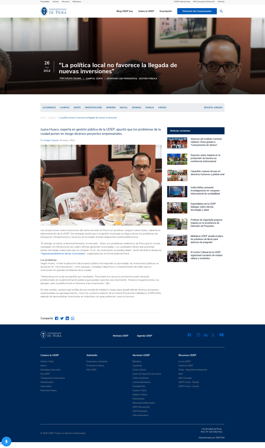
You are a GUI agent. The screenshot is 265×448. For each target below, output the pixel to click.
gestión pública (148, 78)
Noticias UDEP (120, 335)
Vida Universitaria (140, 415)
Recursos (66, 1)
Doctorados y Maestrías (96, 361)
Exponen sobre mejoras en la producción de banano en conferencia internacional (205, 158)
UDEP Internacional (182, 1)
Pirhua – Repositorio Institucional (193, 369)
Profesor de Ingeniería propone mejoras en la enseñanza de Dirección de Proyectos (206, 223)
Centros (55, 1)
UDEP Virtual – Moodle (189, 382)
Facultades (44, 1)
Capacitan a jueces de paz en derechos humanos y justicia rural (207, 173)
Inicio (43, 118)
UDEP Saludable (139, 411)
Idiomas (136, 107)
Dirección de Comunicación (197, 11)
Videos (162, 107)
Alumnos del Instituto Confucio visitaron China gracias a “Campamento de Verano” (206, 142)
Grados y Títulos (139, 390)
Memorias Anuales (48, 390)
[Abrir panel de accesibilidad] (6, 441)
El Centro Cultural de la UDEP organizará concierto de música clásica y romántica (206, 255)
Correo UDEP (184, 361)
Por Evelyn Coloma (70, 78)
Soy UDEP (45, 374)
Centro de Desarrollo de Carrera (146, 374)
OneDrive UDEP (186, 365)
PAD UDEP (91, 369)
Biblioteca (77, 1)
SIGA (181, 374)
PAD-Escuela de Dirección (204, 1)
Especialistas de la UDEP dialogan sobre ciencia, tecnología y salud (203, 206)
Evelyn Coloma (51, 140)
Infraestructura (46, 382)
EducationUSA (138, 386)
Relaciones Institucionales (143, 403)
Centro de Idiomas (140, 378)
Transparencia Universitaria (52, 378)
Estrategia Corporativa (50, 369)
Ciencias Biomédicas (141, 382)
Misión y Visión (47, 361)
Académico (49, 107)
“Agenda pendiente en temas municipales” (63, 253)
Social (124, 107)
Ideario (43, 365)
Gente (99, 78)
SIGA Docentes (185, 378)
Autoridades (45, 386)
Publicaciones (138, 398)
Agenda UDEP (144, 335)
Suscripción (165, 11)
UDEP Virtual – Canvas (189, 386)
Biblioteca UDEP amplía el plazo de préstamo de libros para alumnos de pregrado (207, 239)
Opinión (111, 107)
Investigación (93, 107)
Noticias (221, 1)
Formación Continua (95, 365)
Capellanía (137, 365)
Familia (150, 107)
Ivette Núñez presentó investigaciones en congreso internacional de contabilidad (205, 190)
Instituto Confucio (140, 394)
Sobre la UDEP (146, 11)
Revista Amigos (213, 107)
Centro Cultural (139, 369)
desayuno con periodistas (122, 78)
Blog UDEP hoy (125, 11)
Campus (90, 78)
